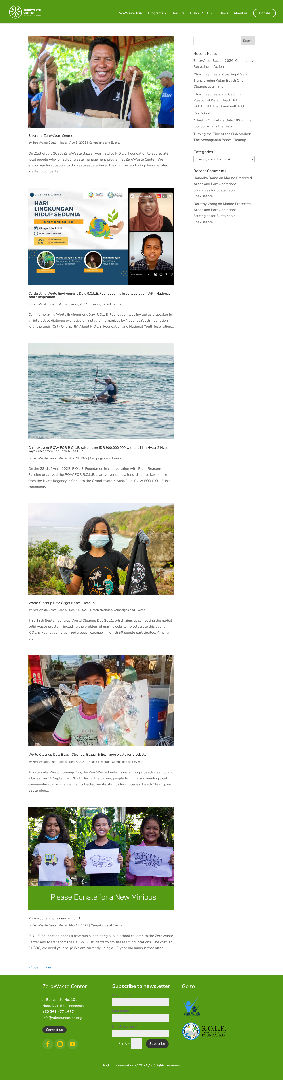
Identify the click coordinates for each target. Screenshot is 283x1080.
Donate (264, 13)
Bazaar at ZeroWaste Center (50, 135)
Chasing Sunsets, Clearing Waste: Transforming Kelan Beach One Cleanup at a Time (221, 80)
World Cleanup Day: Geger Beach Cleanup (61, 602)
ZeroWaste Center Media (50, 143)
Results (178, 13)
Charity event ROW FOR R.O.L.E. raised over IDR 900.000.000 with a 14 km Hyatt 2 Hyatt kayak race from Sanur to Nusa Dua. (98, 449)
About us (240, 13)
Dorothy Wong (205, 203)
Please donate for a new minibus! (54, 918)
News (223, 13)
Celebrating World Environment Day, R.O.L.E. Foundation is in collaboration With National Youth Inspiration (99, 295)
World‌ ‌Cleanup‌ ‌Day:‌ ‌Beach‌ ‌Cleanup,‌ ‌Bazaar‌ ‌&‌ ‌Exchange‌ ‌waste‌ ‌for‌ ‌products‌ (87, 754)
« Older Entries (40, 967)
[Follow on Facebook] (47, 1044)
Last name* (121, 1010)
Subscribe (157, 1043)
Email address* (124, 1026)
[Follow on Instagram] (60, 1044)
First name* (121, 995)
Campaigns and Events (104, 143)
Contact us (54, 1029)
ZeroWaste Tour (130, 13)
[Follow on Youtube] (72, 1044)
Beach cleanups (101, 610)
